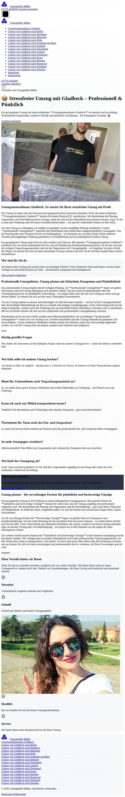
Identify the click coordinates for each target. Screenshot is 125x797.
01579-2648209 (9, 9)
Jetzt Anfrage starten (11, 488)
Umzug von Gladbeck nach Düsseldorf (28, 49)
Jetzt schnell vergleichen (13, 275)
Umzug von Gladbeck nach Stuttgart (26, 46)
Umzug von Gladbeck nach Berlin (25, 31)
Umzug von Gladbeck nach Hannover (27, 63)
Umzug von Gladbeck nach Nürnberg (27, 66)
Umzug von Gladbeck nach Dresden (26, 69)
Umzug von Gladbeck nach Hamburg (27, 34)
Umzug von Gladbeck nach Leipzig (26, 52)
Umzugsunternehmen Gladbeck (24, 28)
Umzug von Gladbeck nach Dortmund (27, 54)
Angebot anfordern (28, 9)
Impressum (13, 72)
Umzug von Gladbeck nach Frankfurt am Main (32, 43)
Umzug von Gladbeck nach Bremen (26, 60)
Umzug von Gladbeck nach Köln (25, 40)
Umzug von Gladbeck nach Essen (25, 57)
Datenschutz (14, 75)
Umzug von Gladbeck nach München (27, 37)
